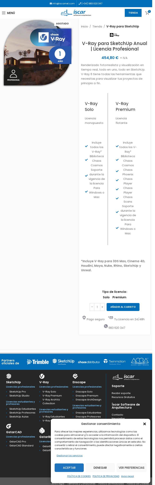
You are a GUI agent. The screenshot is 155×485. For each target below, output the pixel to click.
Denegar (100, 468)
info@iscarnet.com (63, 3)
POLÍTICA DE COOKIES (79, 476)
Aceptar (69, 468)
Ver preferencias (131, 468)
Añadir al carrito (123, 307)
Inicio (84, 26)
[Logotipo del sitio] (76, 13)
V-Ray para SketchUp (122, 26)
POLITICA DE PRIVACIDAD (106, 476)
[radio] (106, 297)
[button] (144, 424)
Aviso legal (127, 476)
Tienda (97, 26)
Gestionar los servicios (70, 455)
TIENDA (133, 13)
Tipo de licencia (114, 292)
